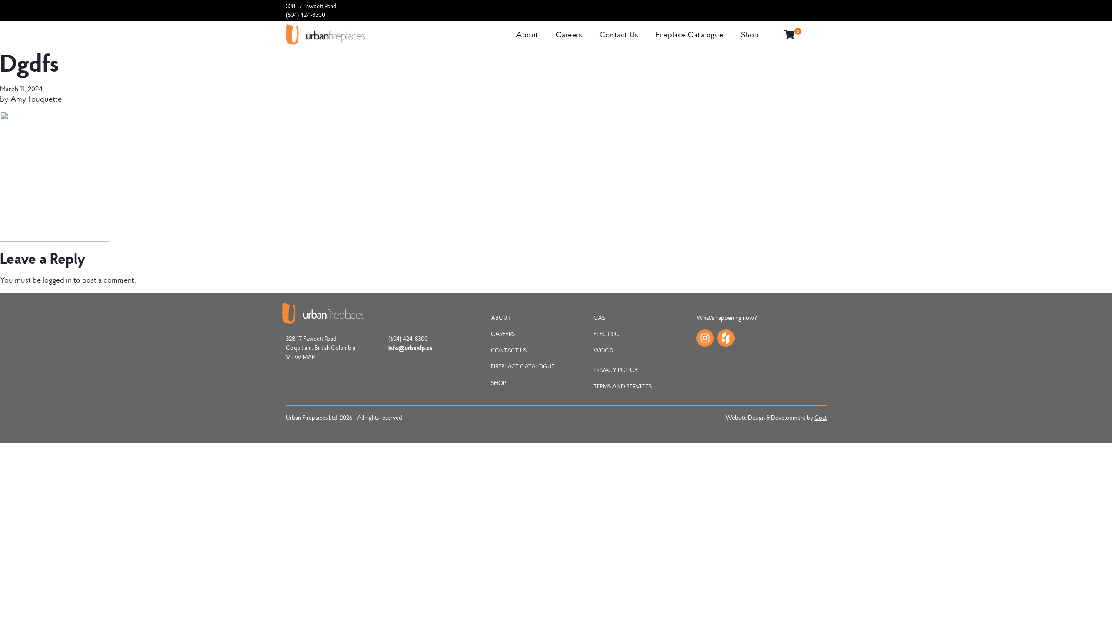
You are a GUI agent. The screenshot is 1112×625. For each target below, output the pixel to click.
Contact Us (618, 34)
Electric (606, 334)
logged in (57, 280)
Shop (750, 34)
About (527, 34)
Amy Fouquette (36, 99)
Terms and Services (622, 386)
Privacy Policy (615, 370)
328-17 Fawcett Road (311, 6)
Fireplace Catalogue (689, 34)
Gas (599, 318)
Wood (603, 350)
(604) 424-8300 (305, 15)
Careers (569, 34)
